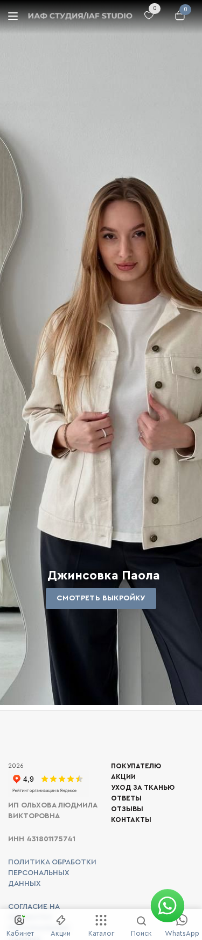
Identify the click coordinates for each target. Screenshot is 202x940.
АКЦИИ (123, 776)
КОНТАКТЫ (131, 819)
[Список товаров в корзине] (177, 20)
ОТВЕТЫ (126, 798)
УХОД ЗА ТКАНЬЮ (143, 787)
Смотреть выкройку (101, 598)
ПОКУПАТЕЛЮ (136, 765)
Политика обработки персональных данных (52, 872)
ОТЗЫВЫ (127, 808)
